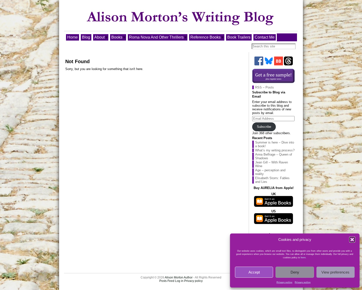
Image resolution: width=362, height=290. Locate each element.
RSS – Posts (264, 87)
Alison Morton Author (179, 277)
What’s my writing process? (275, 150)
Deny (295, 272)
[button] (352, 239)
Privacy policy (284, 282)
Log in (179, 281)
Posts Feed (166, 281)
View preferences (335, 272)
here (303, 257)
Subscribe (264, 127)
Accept (254, 272)
